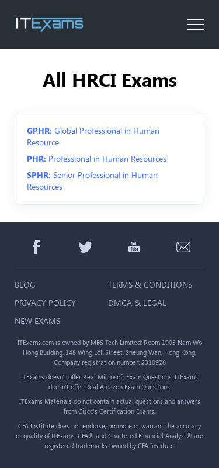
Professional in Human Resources (96, 158)
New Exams (37, 320)
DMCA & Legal (137, 302)
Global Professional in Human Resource (93, 136)
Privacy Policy (45, 302)
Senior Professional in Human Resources (92, 180)
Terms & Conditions (150, 284)
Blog (25, 284)
